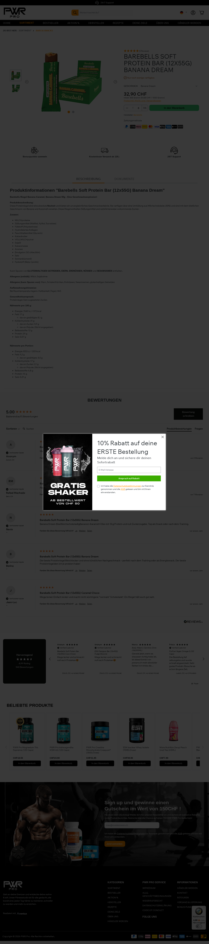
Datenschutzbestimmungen (127, 486)
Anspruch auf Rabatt (129, 478)
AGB (123, 489)
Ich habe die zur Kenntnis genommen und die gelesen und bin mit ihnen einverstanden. (127, 489)
